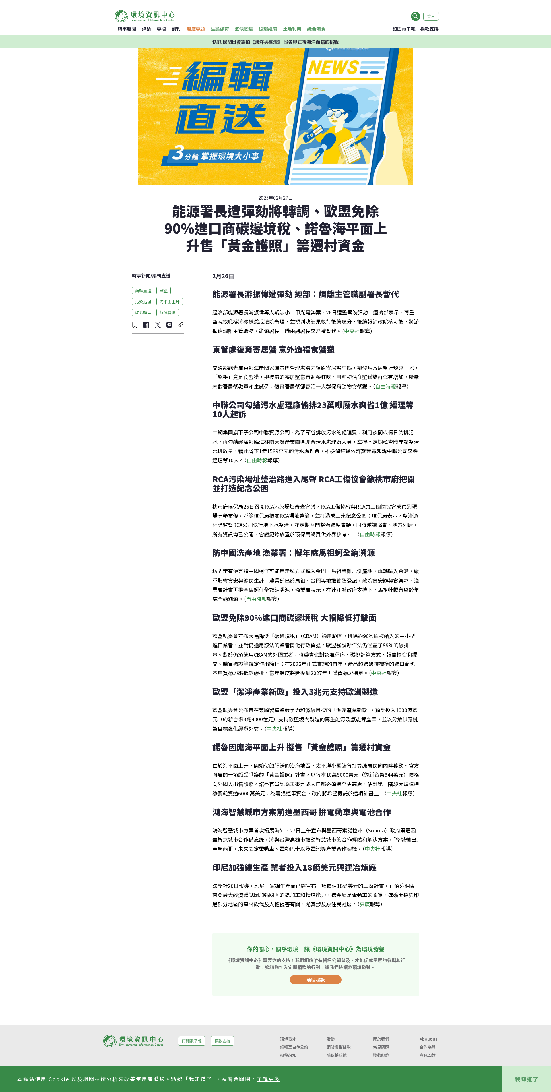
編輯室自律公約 (294, 1047)
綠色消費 (316, 28)
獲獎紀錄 (381, 1055)
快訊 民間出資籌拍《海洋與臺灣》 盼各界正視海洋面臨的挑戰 (275, 41)
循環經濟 (268, 28)
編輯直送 (161, 275)
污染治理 (143, 301)
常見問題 (381, 1047)
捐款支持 (429, 28)
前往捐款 (315, 979)
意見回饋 (428, 1055)
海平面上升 (170, 301)
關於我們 (381, 1039)
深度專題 (196, 28)
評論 (146, 28)
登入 (431, 16)
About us (428, 1039)
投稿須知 (288, 1055)
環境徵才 (288, 1039)
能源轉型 (143, 312)
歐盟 (164, 290)
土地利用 (292, 28)
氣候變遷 (244, 28)
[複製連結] (181, 325)
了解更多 (268, 1079)
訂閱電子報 (404, 28)
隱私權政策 (337, 1055)
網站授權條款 (339, 1047)
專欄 (161, 28)
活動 (331, 1039)
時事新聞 (127, 28)
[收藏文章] (135, 325)
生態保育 (220, 28)
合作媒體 (428, 1047)
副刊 (176, 28)
